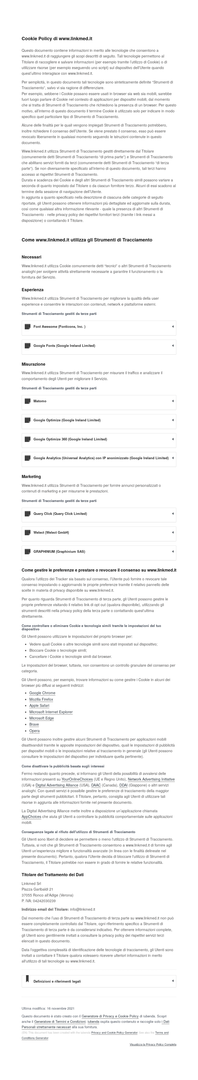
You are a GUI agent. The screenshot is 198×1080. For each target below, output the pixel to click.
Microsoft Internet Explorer (51, 711)
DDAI (123, 785)
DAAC (96, 785)
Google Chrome (42, 692)
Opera (34, 730)
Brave (34, 724)
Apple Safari (39, 705)
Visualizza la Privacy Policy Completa (153, 1044)
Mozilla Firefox (41, 699)
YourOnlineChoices (77, 779)
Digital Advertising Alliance (57, 785)
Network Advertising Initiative (151, 779)
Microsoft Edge (41, 718)
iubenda (93, 1021)
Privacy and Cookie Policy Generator (114, 1032)
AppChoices (31, 816)
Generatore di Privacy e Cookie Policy (110, 1016)
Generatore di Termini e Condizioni (60, 1021)
